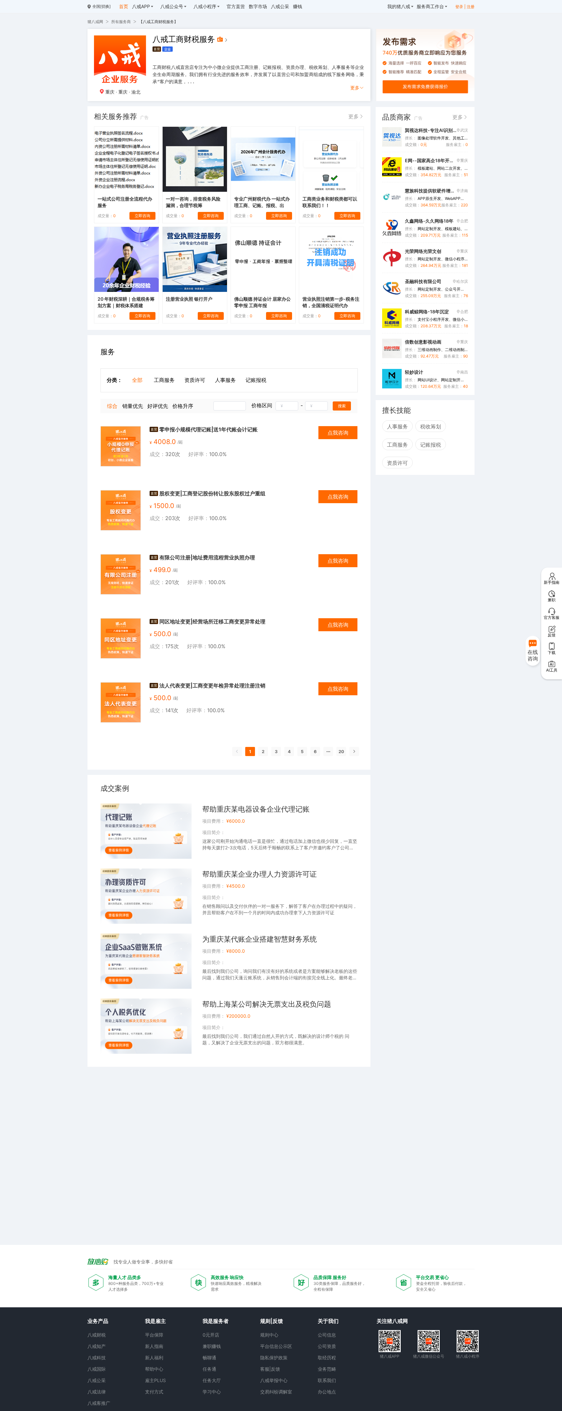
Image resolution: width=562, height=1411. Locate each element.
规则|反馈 (271, 1321)
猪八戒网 (95, 21)
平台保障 (154, 1335)
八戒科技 (96, 1357)
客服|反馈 (270, 1369)
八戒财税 (96, 1335)
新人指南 (154, 1346)
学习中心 (212, 1391)
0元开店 (211, 1335)
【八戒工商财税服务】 (158, 21)
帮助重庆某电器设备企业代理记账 (256, 809)
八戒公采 (96, 1380)
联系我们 (327, 1380)
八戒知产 (96, 1346)
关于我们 (328, 1321)
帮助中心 (154, 1369)
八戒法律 (96, 1391)
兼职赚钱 (212, 1346)
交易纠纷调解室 (276, 1391)
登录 (459, 6)
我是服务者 (216, 1321)
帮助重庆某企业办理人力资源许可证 (259, 874)
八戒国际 (96, 1369)
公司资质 (327, 1346)
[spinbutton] (286, 406)
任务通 (209, 1369)
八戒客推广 (98, 1403)
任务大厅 (212, 1380)
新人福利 (154, 1357)
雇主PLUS (155, 1380)
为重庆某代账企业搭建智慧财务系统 (259, 939)
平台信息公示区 (276, 1346)
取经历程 (327, 1357)
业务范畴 (327, 1369)
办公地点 (327, 1391)
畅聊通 (209, 1357)
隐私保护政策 (274, 1357)
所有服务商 (121, 21)
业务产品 (97, 1321)
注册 (471, 6)
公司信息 (327, 1335)
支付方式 (154, 1391)
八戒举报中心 (274, 1380)
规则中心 (269, 1335)
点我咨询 (338, 432)
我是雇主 (155, 1321)
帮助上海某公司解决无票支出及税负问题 (266, 1004)
